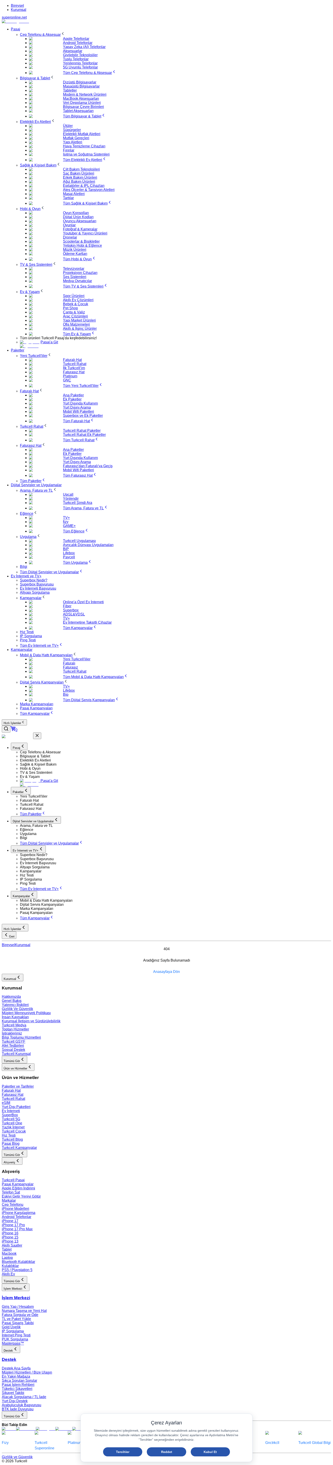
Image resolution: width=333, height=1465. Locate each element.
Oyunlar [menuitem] (69, 225)
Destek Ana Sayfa (16, 1368)
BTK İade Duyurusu (18, 1409)
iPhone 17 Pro (13, 1225)
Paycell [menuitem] (69, 557)
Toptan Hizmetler (15, 1029)
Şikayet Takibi (13, 1393)
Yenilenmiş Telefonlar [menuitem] (80, 63)
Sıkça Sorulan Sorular (19, 1380)
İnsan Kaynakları (15, 1017)
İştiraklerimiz (12, 1033)
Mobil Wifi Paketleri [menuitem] (78, 411)
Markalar (9, 1200)
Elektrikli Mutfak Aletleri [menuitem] (81, 134)
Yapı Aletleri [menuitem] (72, 142)
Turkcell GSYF (13, 1041)
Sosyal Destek (13, 1050)
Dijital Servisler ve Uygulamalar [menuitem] (36, 485)
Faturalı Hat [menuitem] (72, 360)
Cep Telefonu (12, 1204)
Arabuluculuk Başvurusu (21, 1405)
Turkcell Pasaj (13, 1180)
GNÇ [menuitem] (67, 380)
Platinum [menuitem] (70, 376)
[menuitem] (42, 35)
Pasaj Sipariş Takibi (18, 1323)
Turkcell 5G (11, 1119)
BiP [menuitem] (66, 549)
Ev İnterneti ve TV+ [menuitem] (26, 576)
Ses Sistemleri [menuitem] (74, 277)
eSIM (6, 1103)
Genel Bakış (12, 1001)
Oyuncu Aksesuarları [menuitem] (79, 221)
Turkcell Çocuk (14, 1131)
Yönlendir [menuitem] (71, 499)
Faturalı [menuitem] (69, 663)
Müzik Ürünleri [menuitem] (74, 249)
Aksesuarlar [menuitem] (72, 51)
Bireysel (17, 5)
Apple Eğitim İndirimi (18, 1188)
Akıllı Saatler (12, 1245)
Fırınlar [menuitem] (68, 150)
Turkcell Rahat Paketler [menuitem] (82, 430)
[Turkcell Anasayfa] (15, 21)
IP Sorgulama (13, 1331)
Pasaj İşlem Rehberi (18, 1385)
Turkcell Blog (12, 1139)
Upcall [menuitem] (68, 494)
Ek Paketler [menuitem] (72, 399)
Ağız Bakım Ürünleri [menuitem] (79, 181)
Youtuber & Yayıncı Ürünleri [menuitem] (85, 233)
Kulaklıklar (10, 1266)
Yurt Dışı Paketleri (16, 1107)
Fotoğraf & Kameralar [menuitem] (80, 229)
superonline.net (14, 17)
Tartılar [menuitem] (68, 198)
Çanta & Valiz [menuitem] (74, 312)
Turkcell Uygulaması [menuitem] (79, 541)
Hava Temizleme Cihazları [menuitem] (84, 146)
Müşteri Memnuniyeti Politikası (26, 1013)
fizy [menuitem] (65, 522)
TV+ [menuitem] (66, 518)
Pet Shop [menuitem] (70, 308)
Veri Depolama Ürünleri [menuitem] (82, 103)
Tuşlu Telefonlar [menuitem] (76, 59)
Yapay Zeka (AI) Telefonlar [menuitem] (84, 47)
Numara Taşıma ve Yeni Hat (24, 1311)
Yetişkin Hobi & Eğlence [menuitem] (82, 245)
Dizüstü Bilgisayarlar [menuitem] (79, 82)
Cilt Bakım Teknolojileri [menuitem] (81, 169)
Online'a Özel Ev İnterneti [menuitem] (83, 602)
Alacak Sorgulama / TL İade (24, 1397)
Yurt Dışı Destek (15, 1401)
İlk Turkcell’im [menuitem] (74, 368)
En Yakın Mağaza (16, 1376)
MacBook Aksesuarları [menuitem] (81, 98)
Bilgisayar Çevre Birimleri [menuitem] (83, 107)
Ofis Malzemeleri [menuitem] (76, 324)
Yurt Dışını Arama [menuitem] (77, 407)
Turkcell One (12, 1123)
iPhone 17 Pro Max (17, 1229)
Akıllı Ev (8, 1274)
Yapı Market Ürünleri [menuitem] (79, 320)
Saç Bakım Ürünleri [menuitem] (78, 173)
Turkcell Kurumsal (16, 1054)
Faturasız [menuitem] (70, 667)
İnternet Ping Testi (16, 1335)
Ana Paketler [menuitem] (73, 395)
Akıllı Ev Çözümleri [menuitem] (78, 300)
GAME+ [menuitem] (69, 526)
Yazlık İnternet (13, 1127)
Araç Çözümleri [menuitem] (75, 316)
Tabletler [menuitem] (70, 90)
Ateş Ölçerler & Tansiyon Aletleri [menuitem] (89, 190)
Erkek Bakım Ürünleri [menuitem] (80, 177)
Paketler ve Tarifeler (18, 1086)
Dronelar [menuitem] (70, 237)
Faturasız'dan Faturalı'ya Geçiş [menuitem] (88, 466)
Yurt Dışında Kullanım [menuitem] (80, 403)
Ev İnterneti (11, 1111)
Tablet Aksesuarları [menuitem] (78, 111)
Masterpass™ (13, 1343)
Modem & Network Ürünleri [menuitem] (84, 94)
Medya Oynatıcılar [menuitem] (77, 281)
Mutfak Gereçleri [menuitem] (76, 138)
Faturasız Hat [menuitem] (73, 372)
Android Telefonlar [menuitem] (77, 43)
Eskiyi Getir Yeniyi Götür (21, 1196)
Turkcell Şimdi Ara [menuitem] (77, 503)
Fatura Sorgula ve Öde (20, 1315)
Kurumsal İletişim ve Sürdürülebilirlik (31, 1021)
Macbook (9, 1253)
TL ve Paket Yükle (16, 1319)
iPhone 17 (10, 1221)
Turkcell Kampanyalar (19, 1148)
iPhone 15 (10, 1237)
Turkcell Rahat (13, 1099)
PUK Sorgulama (15, 1339)
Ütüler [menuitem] (68, 126)
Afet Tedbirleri (13, 1045)
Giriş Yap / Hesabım (18, 1307)
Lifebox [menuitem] (69, 553)
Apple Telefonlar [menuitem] (76, 39)
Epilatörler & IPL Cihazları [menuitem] (83, 186)
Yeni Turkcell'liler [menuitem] (76, 659)
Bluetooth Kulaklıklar (18, 1262)
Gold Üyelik (11, 1327)
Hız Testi (9, 1135)
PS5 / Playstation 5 (17, 1270)
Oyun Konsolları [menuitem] (76, 213)
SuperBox (10, 1115)
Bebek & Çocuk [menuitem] (75, 304)
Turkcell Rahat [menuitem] (74, 364)
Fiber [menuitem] (67, 606)
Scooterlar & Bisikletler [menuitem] (81, 241)
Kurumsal (18, 10)
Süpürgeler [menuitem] (72, 130)
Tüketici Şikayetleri (17, 1389)
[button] (175, 752)
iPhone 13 (10, 1241)
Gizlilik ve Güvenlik (17, 1457)
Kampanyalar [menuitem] (21, 650)
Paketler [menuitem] (17, 350)
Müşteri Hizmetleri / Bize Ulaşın (27, 1372)
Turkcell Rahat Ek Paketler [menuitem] (84, 435)
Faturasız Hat (12, 1094)
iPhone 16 (10, 1233)
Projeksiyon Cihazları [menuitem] (80, 273)
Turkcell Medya (14, 1025)
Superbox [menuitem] (71, 610)
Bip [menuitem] (65, 694)
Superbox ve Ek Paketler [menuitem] (83, 416)
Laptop (7, 1258)
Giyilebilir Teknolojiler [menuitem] (80, 55)
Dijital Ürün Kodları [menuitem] (78, 217)
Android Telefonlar (16, 1217)
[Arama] (6, 728)
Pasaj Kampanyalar (18, 1184)
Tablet (7, 1249)
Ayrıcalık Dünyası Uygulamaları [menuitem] (88, 545)
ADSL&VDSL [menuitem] (74, 614)
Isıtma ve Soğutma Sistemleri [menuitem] (86, 154)
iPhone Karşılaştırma (18, 1213)
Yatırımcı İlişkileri (15, 1005)
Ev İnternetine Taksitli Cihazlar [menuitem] (87, 622)
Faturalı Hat (11, 1090)
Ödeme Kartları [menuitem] (75, 254)
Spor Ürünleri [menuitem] (73, 296)
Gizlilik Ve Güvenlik (17, 1009)
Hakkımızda (11, 997)
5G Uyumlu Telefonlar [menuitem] (80, 67)
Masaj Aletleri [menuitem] (74, 194)
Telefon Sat (11, 1192)
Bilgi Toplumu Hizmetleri (21, 1037)
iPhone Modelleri (15, 1209)
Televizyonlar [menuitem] (73, 269)
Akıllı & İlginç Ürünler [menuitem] (80, 328)
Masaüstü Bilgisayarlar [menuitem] (81, 86)
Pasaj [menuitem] (15, 29)
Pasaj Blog (10, 1143)
